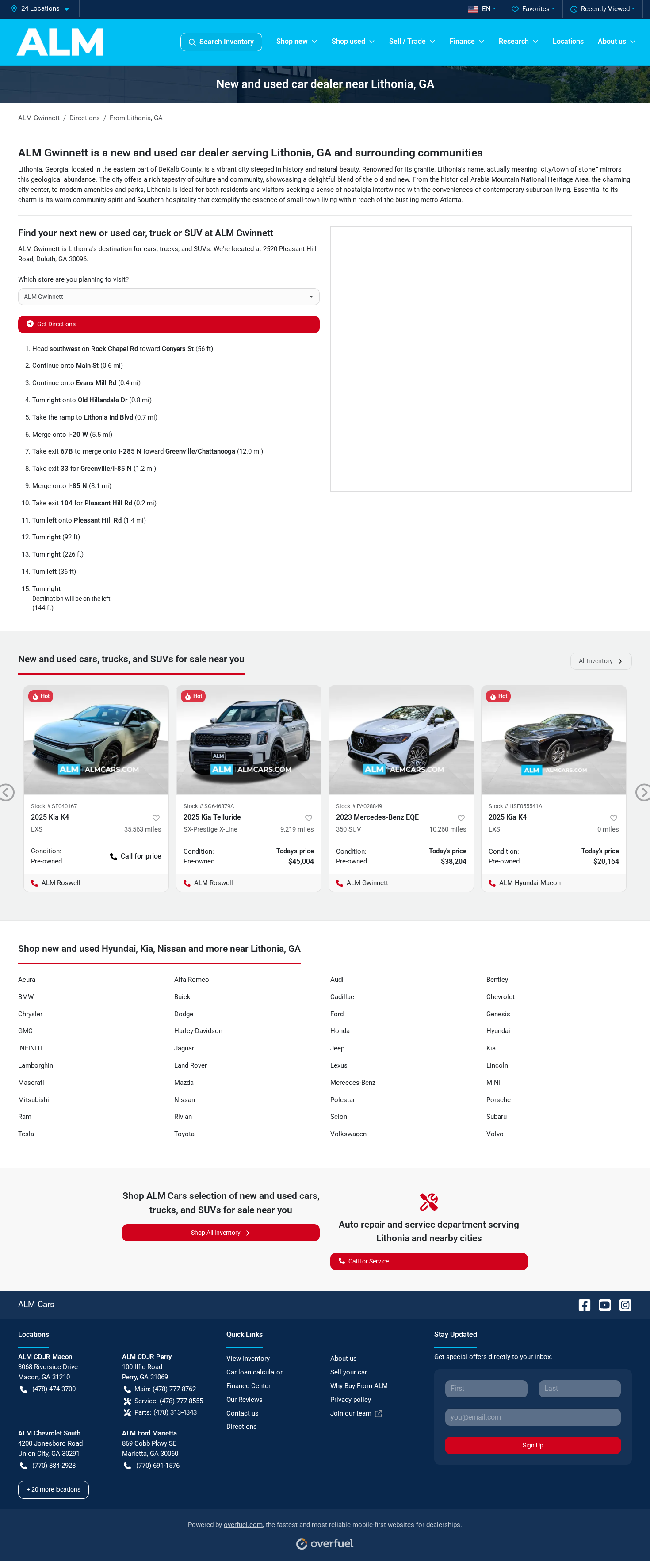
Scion (338, 1117)
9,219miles (297, 829)
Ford (337, 1014)
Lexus (339, 1065)
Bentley (497, 980)
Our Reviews (244, 1400)
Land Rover (190, 1065)
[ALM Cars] (60, 42)
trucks (169, 249)
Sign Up (533, 1445)
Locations (568, 41)
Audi (337, 980)
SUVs (202, 249)
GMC (25, 1031)
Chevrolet (500, 997)
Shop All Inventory (216, 1232)
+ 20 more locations (53, 1489)
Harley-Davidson (198, 1031)
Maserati (31, 1083)
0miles (608, 829)
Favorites (536, 9)
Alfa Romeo (191, 980)
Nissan (184, 1100)
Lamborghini (36, 1065)
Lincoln (497, 1065)
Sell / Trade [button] (407, 41)
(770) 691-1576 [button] (158, 1465)
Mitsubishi (33, 1100)
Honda (340, 1031)
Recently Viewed (605, 9)
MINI (493, 1083)
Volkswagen (348, 1134)
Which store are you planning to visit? (73, 279)
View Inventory (248, 1359)
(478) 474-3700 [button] (54, 1389)
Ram (24, 1117)
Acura (26, 980)
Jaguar (184, 1048)
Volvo (495, 1134)
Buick (182, 997)
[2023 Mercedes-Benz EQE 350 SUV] (401, 740)
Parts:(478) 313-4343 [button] (165, 1412)
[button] (43, 8)
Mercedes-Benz (352, 1083)
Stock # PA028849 (359, 806)
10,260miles (447, 829)
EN (486, 9)
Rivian (183, 1117)
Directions (241, 1427)
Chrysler (30, 1014)
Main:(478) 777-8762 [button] (165, 1389)
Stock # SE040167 (54, 806)
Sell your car (348, 1372)
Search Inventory (226, 42)
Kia (491, 1048)
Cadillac (342, 997)
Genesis (498, 1014)
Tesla (26, 1134)
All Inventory (596, 660)
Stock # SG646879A (209, 806)
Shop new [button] (292, 41)
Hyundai (498, 1031)
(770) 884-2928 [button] (54, 1465)
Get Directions (56, 324)
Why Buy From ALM (359, 1386)
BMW (26, 997)
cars (150, 249)
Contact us (242, 1413)
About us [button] (612, 41)
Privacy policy (350, 1400)
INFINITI (30, 1048)
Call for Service (368, 1261)
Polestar (342, 1100)
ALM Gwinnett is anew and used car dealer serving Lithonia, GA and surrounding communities (250, 152)
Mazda (184, 1083)
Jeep (337, 1048)
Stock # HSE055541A (515, 806)
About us (343, 1359)
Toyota (184, 1134)
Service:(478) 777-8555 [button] (168, 1401)
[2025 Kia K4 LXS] (96, 740)
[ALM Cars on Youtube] (601, 1305)
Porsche (498, 1100)
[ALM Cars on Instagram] (622, 1305)
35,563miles (142, 829)
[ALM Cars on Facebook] (581, 1305)
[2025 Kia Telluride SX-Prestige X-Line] (248, 740)
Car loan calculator (254, 1372)
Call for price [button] (141, 856)
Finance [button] (462, 41)
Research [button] (514, 41)
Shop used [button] (348, 41)
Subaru (496, 1117)
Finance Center (248, 1386)
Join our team (350, 1413)
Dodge (183, 1014)
